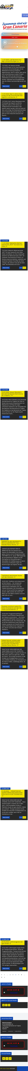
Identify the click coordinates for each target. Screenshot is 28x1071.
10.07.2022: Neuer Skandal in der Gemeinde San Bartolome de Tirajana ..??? (12, 393)
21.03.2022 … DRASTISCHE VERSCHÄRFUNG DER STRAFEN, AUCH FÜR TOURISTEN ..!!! (12, 793)
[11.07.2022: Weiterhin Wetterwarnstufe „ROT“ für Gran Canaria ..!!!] (14, 183)
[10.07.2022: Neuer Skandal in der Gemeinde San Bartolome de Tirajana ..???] (14, 332)
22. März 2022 (5, 788)
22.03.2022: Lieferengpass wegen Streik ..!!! (12, 942)
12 (2, 977)
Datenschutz (10, 1031)
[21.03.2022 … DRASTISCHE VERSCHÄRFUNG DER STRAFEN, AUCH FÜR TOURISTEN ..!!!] (14, 731)
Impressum (4, 1031)
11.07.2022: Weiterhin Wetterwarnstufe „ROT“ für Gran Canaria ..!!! (12, 244)
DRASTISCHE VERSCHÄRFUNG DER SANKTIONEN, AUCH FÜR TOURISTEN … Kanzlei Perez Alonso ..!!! (11, 643)
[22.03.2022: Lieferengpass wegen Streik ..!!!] (14, 882)
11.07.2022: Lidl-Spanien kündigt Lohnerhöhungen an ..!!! (12, 60)
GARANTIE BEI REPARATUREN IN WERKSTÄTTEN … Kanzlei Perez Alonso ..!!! (11, 543)
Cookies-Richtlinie (18, 1031)
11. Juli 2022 (5, 240)
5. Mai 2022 (4, 539)
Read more (6, 86)
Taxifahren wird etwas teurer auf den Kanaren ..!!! (12, 576)
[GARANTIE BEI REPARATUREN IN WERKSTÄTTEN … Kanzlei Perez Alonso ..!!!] (14, 481)
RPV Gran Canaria (5, 1068)
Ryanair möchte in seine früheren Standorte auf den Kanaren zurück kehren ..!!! (12, 608)
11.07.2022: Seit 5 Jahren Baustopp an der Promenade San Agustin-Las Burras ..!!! (12, 95)
